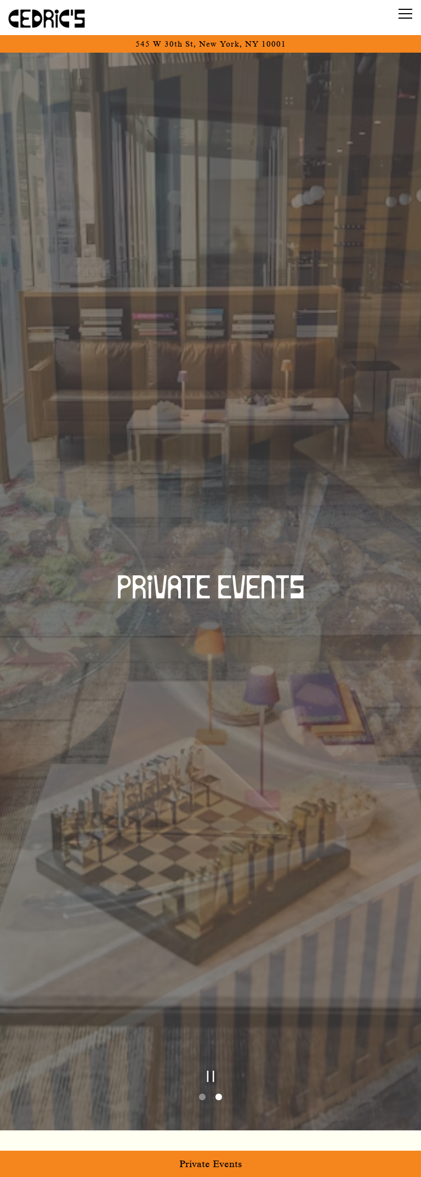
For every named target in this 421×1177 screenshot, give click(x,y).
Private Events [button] (210, 1163)
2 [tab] (218, 1098)
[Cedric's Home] (46, 17)
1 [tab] (202, 1098)
